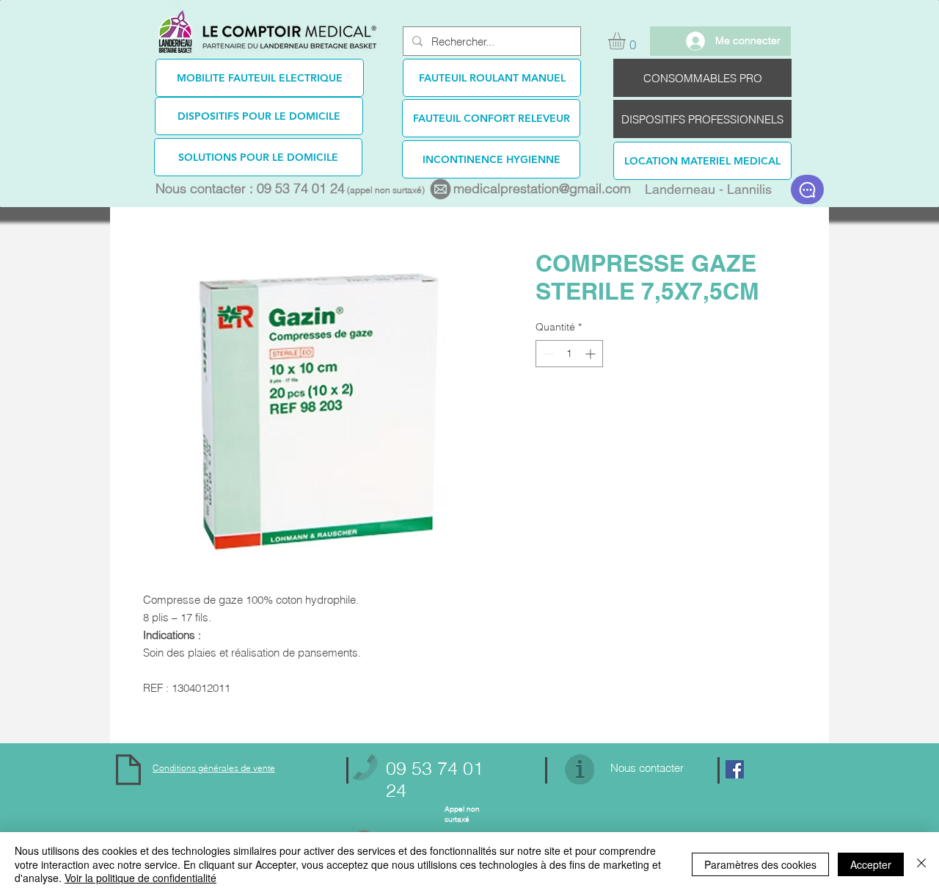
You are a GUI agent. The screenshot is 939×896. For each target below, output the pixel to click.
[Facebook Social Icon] (735, 769)
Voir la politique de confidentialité (140, 877)
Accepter (870, 864)
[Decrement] (547, 353)
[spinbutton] (569, 353)
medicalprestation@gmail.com (542, 188)
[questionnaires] (807, 190)
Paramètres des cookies (760, 864)
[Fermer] (921, 864)
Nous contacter (647, 768)
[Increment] (591, 353)
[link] (627, 40)
